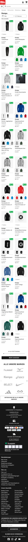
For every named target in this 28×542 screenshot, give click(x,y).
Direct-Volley (4, 496)
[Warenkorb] (26, 2)
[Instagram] (12, 539)
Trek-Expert (18, 505)
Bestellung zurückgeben (14, 440)
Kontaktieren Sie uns (14, 412)
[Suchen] (5, 6)
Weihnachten (10, 10)
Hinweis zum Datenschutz (8, 485)
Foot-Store (4, 499)
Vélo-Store (17, 510)
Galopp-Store (4, 501)
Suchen (9, 6)
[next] (27, 381)
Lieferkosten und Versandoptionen (10, 483)
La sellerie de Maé (6, 507)
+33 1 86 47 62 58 (14, 417)
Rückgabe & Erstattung (7, 477)
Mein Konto (4, 459)
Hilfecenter (4, 461)
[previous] (1, 381)
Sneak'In (17, 498)
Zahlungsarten (5, 481)
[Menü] (2, 6)
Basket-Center (5, 490)
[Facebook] (8, 539)
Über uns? (4, 472)
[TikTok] (16, 539)
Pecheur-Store (18, 490)
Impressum (4, 479)
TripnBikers (18, 508)
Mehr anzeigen (14, 358)
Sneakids (17, 499)
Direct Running (5, 494)
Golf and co (4, 503)
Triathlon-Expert (19, 507)
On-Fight (3, 512)
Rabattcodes (4, 467)
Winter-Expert (18, 512)
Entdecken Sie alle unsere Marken (14, 398)
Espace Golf (4, 498)
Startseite (3, 10)
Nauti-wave (4, 510)
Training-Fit (18, 503)
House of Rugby (5, 505)
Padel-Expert (4, 514)
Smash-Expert (18, 496)
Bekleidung (17, 10)
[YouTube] (19, 539)
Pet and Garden (19, 492)
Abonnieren (14, 529)
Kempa (3, 37)
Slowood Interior (19, 494)
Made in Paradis (5, 508)
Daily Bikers (4, 492)
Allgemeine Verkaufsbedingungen (10, 476)
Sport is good (18, 501)
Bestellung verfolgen (6, 463)
